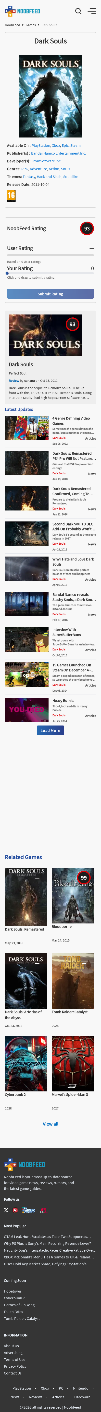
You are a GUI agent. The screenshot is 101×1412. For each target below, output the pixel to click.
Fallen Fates (13, 1311)
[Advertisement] (50, 795)
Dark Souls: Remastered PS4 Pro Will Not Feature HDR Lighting (72, 458)
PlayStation (41, 145)
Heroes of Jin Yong (19, 1304)
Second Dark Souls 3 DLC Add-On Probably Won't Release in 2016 (72, 529)
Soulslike (70, 176)
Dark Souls (21, 364)
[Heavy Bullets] (27, 720)
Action (54, 168)
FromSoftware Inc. (46, 160)
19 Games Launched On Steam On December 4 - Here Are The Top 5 (71, 669)
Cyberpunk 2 (14, 1297)
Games (31, 25)
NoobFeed (12, 25)
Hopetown (12, 1291)
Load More (50, 730)
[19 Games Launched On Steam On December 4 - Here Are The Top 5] (27, 685)
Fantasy (29, 176)
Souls (65, 168)
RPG (24, 168)
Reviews (35, 1396)
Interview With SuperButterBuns (66, 632)
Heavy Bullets (63, 700)
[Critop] (43, 1210)
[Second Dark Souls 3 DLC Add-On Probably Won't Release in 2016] (27, 544)
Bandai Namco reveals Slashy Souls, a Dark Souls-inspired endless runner (74, 599)
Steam (75, 145)
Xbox (56, 145)
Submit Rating (50, 293)
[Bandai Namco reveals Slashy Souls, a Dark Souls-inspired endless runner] (27, 614)
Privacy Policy (15, 1366)
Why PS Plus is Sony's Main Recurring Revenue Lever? (47, 1243)
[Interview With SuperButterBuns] (27, 650)
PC (61, 1388)
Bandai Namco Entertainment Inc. (58, 153)
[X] (6, 1210)
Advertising (13, 1352)
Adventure (38, 168)
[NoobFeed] (22, 11)
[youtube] (15, 1210)
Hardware (82, 1396)
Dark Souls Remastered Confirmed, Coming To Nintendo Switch (71, 493)
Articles (58, 1396)
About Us (11, 1345)
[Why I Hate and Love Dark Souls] (27, 579)
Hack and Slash (49, 176)
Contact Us (13, 1373)
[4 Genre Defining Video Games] (27, 438)
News (15, 1396)
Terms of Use (14, 1359)
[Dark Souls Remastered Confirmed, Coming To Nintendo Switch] (27, 509)
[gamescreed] (28, 1210)
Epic (65, 145)
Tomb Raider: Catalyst (22, 1318)
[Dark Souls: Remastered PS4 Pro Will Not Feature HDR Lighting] (27, 473)
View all (50, 1124)
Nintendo (80, 1388)
